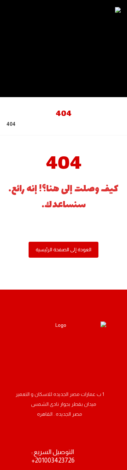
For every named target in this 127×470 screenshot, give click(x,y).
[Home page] (30, 124)
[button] (92, 357)
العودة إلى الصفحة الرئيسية (63, 249)
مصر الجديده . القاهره (59, 414)
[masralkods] (98, 48)
